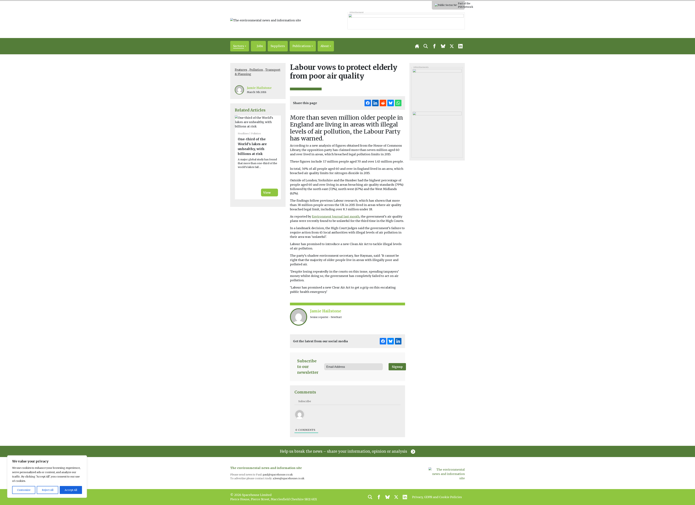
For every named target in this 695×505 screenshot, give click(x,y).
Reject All (47, 490)
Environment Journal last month (335, 216)
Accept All (71, 490)
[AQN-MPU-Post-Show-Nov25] (437, 132)
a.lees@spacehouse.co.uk (289, 478)
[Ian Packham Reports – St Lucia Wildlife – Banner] (406, 21)
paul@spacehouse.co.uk (278, 474)
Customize (23, 490)
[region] (47, 476)
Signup (397, 367)
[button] (239, 46)
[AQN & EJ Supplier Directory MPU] (437, 89)
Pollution (256, 69)
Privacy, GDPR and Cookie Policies (437, 497)
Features (241, 69)
